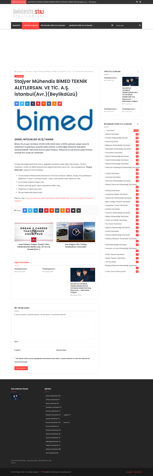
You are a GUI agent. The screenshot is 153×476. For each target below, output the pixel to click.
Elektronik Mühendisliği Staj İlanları (118, 181)
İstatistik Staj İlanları (112, 209)
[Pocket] (59, 103)
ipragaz (67, 415)
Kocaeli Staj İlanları (53, 422)
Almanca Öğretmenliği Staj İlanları (117, 235)
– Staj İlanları (110, 130)
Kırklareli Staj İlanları (53, 430)
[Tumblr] (33, 103)
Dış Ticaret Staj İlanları (113, 224)
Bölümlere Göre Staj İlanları (53, 25)
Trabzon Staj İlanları (53, 445)
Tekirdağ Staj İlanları (53, 441)
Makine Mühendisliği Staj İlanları (117, 164)
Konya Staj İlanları (52, 426)
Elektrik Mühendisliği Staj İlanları (117, 156)
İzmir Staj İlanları (52, 453)
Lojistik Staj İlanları (112, 173)
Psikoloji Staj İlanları (112, 190)
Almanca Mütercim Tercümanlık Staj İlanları (121, 239)
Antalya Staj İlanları (53, 399)
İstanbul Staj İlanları (53, 449)
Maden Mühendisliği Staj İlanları (117, 216)
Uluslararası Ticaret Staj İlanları (116, 205)
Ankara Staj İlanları (53, 396)
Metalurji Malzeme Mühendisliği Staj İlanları (121, 265)
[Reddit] (43, 103)
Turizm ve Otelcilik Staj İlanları (116, 220)
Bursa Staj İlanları (52, 403)
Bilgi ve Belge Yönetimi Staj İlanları (117, 202)
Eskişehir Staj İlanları (53, 415)
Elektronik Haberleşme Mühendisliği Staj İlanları (122, 167)
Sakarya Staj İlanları (53, 434)
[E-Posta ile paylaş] (73, 210)
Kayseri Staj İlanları (53, 418)
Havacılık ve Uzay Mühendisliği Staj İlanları (121, 248)
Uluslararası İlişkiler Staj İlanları (116, 194)
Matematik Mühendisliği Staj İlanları (118, 149)
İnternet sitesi (61, 350)
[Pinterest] (38, 103)
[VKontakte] (49, 103)
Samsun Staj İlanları (53, 437)
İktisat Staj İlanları (111, 141)
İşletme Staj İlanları (112, 134)
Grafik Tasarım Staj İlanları (114, 254)
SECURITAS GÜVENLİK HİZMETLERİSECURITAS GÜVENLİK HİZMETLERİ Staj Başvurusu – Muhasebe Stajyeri (65, 2)
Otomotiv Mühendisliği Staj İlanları (117, 213)
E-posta (17, 350)
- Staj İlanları (28, 71)
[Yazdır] (78, 210)
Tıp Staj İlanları (110, 262)
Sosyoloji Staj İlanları (113, 177)
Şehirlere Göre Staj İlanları (80, 25)
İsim (16, 342)
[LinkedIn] (27, 103)
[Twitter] (22, 103)
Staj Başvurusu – (21, 269)
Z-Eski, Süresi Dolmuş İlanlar (115, 271)
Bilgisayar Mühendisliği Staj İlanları (117, 145)
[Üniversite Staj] (29, 13)
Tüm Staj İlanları (30, 25)
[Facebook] (16, 103)
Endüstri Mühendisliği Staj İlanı (116, 138)
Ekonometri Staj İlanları (113, 153)
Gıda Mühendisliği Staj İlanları (116, 245)
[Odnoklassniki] (54, 103)
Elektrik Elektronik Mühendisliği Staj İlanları (121, 184)
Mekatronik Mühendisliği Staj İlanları (118, 198)
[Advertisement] (76, 47)
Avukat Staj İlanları (112, 231)
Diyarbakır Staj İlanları (53, 407)
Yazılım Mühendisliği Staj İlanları (117, 160)
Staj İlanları (137, 472)
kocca (66, 422)
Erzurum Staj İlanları (53, 411)
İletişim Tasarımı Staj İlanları (115, 258)
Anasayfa (16, 25)
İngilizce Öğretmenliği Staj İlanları (117, 227)
